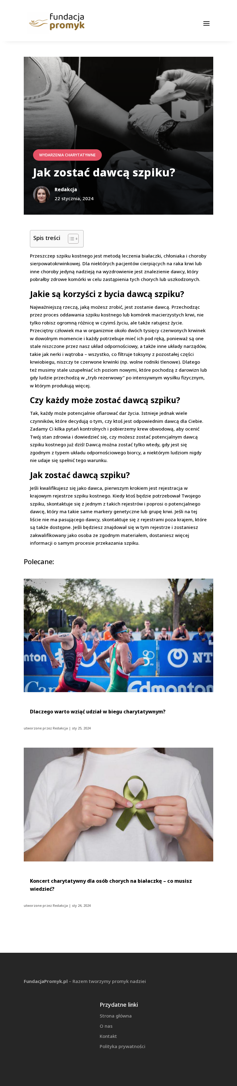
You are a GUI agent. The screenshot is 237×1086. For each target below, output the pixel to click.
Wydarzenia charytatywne (67, 155)
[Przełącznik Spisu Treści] (70, 238)
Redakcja (60, 728)
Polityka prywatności (122, 1046)
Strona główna (116, 1016)
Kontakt (108, 1036)
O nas (106, 1026)
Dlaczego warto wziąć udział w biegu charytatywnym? (97, 711)
